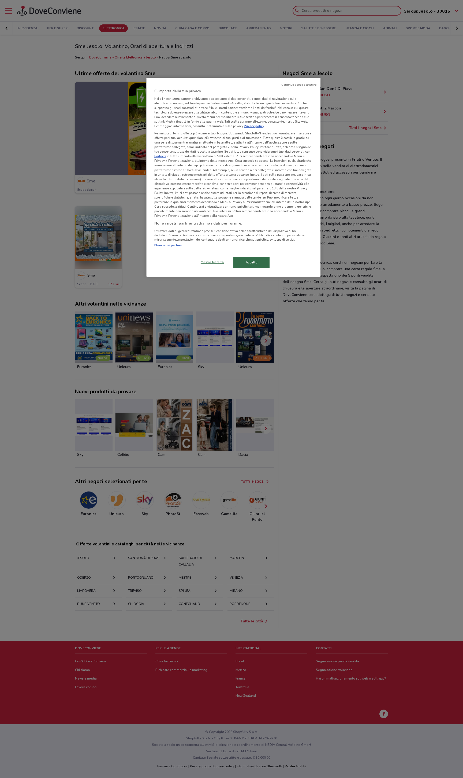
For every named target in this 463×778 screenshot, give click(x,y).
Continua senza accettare (298, 85)
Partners (160, 156)
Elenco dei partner (168, 245)
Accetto (251, 262)
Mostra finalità (212, 262)
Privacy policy (254, 126)
